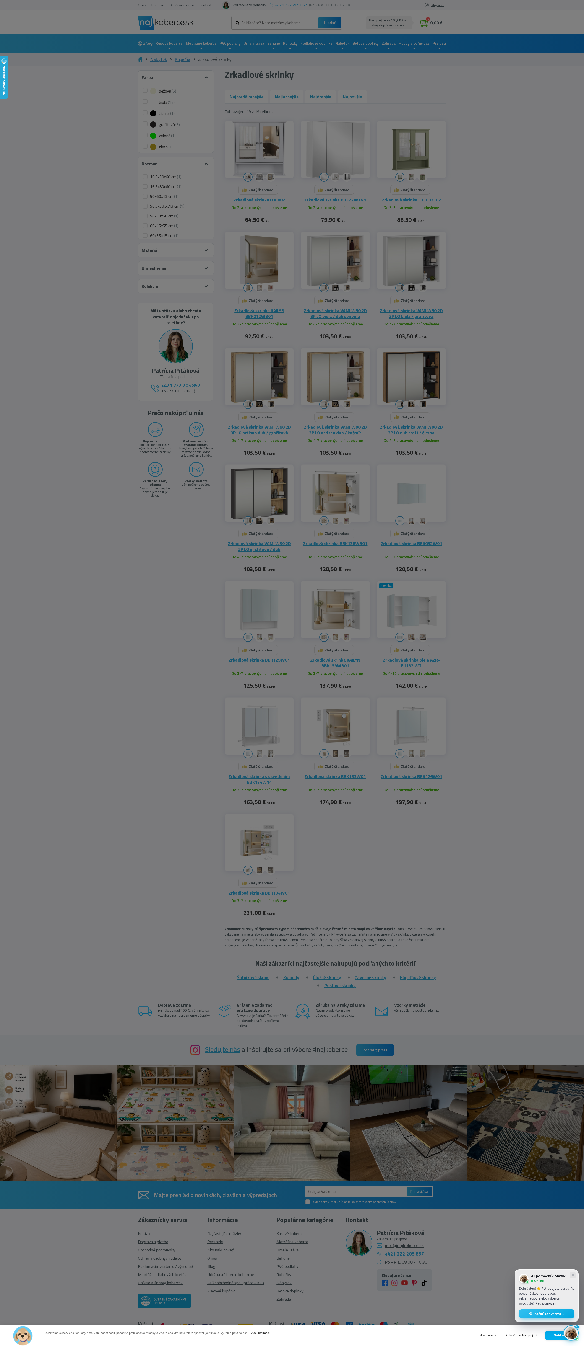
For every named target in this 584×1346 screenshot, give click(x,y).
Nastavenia (488, 1335)
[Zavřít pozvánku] (573, 1275)
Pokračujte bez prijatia (521, 1335)
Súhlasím (561, 1335)
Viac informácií (261, 1333)
